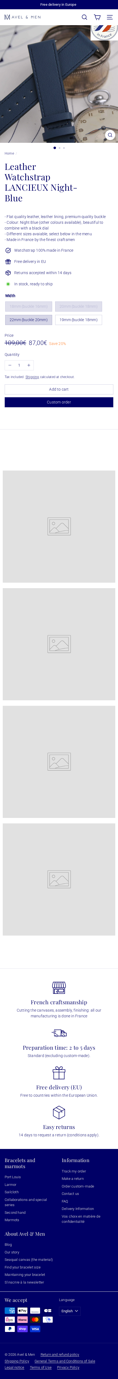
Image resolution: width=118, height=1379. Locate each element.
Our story (12, 1252)
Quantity (12, 354)
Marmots (12, 1220)
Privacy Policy (68, 1367)
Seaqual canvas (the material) (29, 1260)
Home (9, 153)
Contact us (70, 1194)
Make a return (73, 1179)
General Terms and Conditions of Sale (65, 1361)
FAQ (65, 1201)
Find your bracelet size (23, 1267)
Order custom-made (78, 1186)
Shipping (32, 377)
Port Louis (13, 1177)
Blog (8, 1244)
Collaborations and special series (26, 1202)
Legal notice (14, 1367)
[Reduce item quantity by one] (10, 365)
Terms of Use (41, 1367)
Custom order (59, 402)
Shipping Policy (17, 1361)
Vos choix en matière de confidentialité (81, 1219)
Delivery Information (78, 1209)
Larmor (10, 1185)
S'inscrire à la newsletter (24, 1282)
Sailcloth (12, 1192)
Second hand (15, 1212)
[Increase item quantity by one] (29, 365)
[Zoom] (110, 135)
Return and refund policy (60, 1354)
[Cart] (97, 17)
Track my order (74, 1171)
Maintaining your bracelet (25, 1275)
